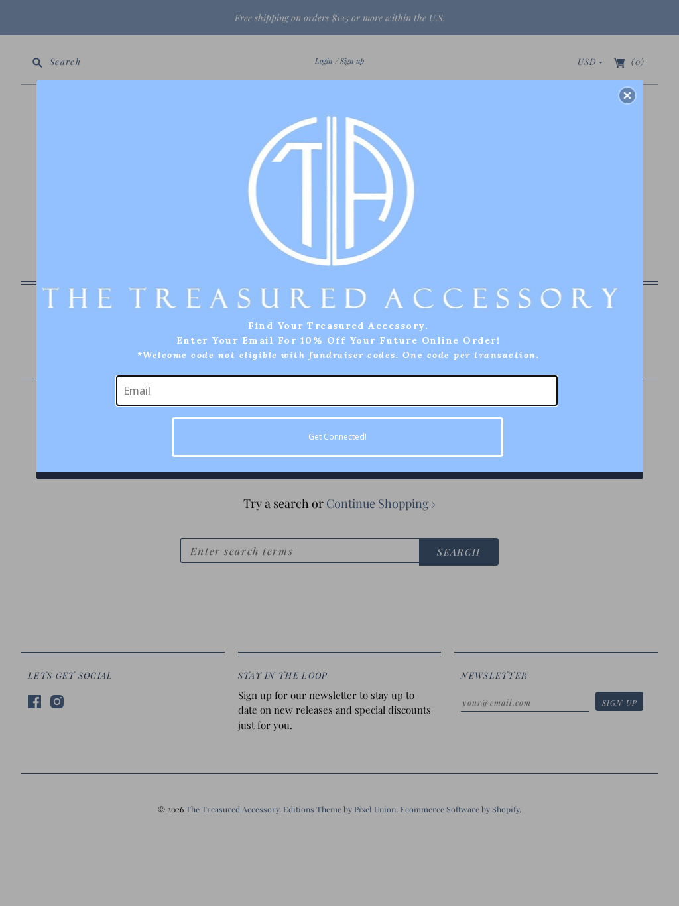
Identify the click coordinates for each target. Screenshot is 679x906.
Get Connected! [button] (337, 436)
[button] (627, 95)
